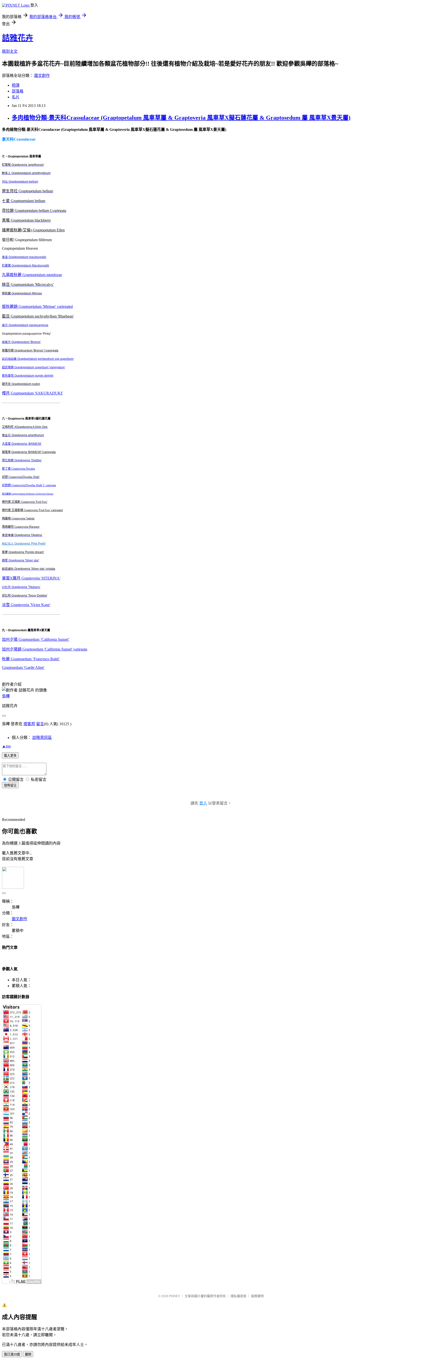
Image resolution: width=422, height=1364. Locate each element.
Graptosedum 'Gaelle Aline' (23, 667)
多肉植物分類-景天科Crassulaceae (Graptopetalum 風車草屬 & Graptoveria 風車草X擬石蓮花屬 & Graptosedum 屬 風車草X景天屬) (181, 117)
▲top (6, 746)
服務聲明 (257, 1296)
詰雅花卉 (17, 37)
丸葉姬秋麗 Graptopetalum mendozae (32, 275)
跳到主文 (10, 51)
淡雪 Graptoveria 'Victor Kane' (26, 605)
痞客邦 (29, 724)
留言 (40, 724)
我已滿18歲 (12, 1354)
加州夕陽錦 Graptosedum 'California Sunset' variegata (44, 649)
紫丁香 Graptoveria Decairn (18, 468)
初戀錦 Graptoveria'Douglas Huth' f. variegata (29, 485)
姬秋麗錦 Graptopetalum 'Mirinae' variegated (37, 306)
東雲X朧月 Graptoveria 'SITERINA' (31, 578)
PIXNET (174, 1296)
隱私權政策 (238, 1296)
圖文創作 (42, 75)
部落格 (17, 91)
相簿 (16, 85)
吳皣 (6, 696)
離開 (28, 1354)
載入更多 (10, 755)
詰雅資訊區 (42, 737)
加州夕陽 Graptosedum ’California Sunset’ (35, 639)
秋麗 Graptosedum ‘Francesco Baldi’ (31, 659)
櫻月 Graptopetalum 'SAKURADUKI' (32, 393)
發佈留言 (10, 785)
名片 (16, 97)
